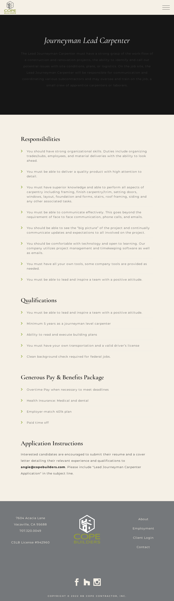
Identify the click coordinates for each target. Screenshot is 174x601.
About (143, 519)
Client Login (143, 538)
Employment (143, 528)
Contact (143, 547)
